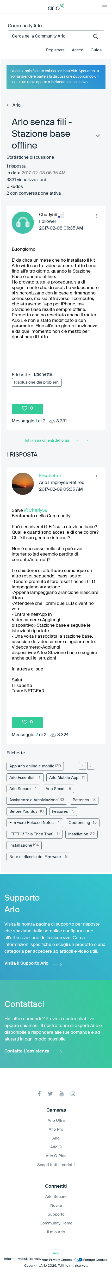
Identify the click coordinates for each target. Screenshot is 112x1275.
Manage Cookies (95, 1260)
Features (60, 812)
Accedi (78, 50)
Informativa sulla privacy (22, 1259)
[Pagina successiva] (90, 766)
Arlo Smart (55, 789)
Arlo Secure (20, 789)
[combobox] (56, 36)
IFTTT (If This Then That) (31, 834)
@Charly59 (35, 510)
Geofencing (79, 823)
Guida (96, 50)
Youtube (61, 1094)
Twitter (50, 1094)
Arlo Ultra (56, 1121)
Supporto (56, 1214)
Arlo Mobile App (63, 778)
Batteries (81, 800)
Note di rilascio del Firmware (35, 857)
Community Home (56, 1223)
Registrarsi (56, 50)
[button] (96, 216)
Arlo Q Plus (56, 1156)
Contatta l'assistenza (26, 1051)
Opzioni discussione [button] (97, 136)
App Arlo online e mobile (31, 766)
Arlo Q (56, 1147)
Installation (78, 834)
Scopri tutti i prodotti (56, 1165)
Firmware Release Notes (31, 823)
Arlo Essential (21, 778)
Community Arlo (25, 26)
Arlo (17, 105)
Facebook (39, 1094)
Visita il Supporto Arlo (26, 963)
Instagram (73, 1094)
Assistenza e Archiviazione (33, 800)
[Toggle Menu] (104, 6)
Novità (56, 1206)
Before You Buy (23, 812)
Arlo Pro (56, 1129)
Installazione (20, 845)
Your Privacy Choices (57, 1260)
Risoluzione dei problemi (36, 382)
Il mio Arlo (56, 1232)
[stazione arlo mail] (78, 441)
